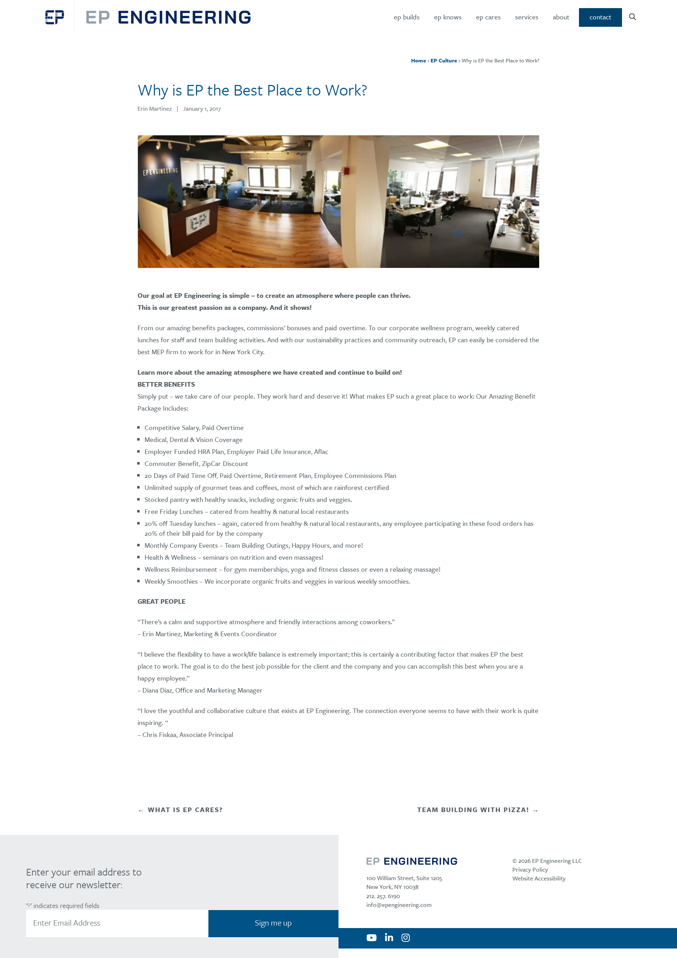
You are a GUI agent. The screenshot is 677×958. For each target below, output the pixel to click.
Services (526, 17)
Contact (600, 17)
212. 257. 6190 (383, 895)
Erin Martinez (155, 108)
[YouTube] (371, 938)
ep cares (488, 17)
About (561, 17)
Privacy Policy (530, 869)
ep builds (407, 17)
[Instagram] (406, 938)
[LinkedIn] (389, 938)
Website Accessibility (539, 878)
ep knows (448, 17)
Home (418, 60)
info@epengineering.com (399, 904)
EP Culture (444, 60)
